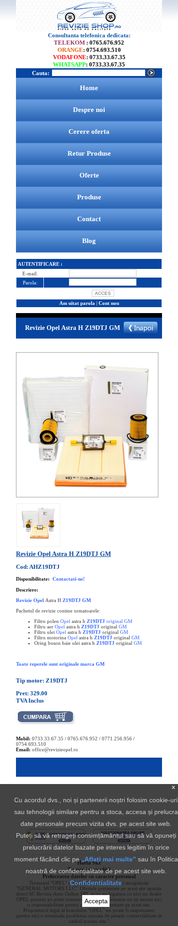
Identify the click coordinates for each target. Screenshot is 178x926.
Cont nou (109, 303)
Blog (89, 240)
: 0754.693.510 (89, 49)
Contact (89, 219)
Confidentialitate (96, 882)
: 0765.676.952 (89, 42)
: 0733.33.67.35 (89, 57)
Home (89, 87)
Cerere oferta (89, 131)
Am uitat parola (77, 303)
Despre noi (89, 109)
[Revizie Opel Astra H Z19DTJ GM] (38, 539)
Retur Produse (89, 153)
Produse (89, 197)
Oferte (89, 175)
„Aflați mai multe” (108, 859)
